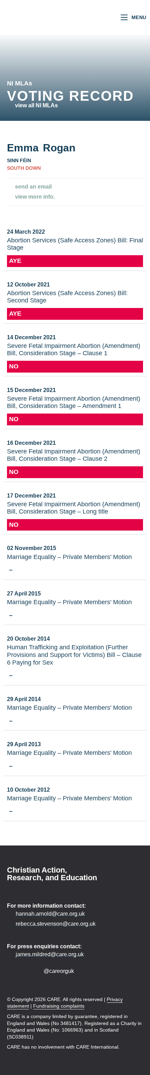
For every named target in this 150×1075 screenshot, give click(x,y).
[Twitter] (23, 971)
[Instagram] (35, 971)
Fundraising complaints (58, 1006)
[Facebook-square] (11, 971)
